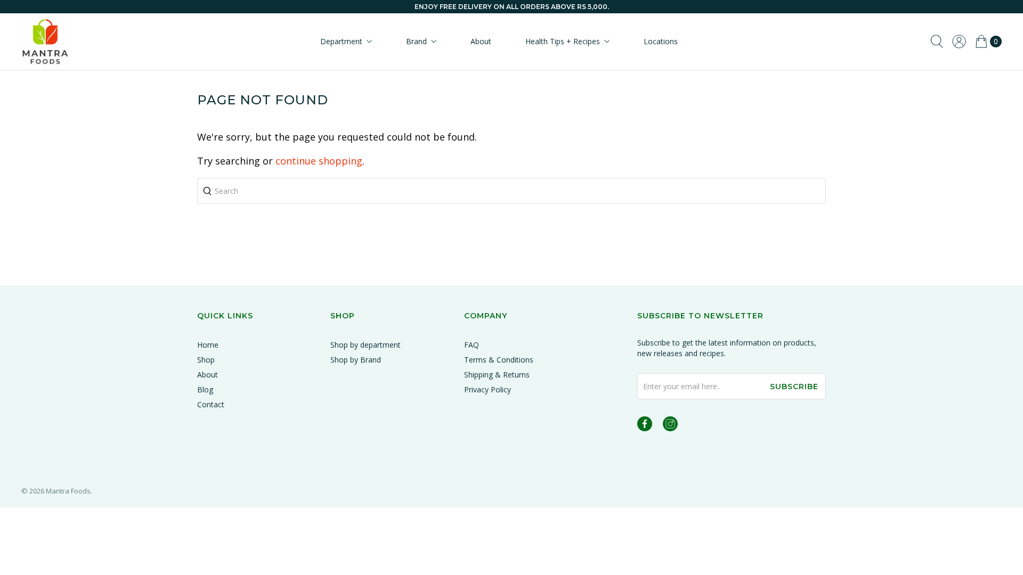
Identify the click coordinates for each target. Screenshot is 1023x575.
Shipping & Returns (497, 374)
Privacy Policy (487, 389)
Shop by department (365, 345)
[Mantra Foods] (45, 41)
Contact (210, 404)
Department (341, 41)
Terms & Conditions (498, 360)
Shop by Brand (355, 360)
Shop (206, 360)
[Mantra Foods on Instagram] (670, 426)
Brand (416, 41)
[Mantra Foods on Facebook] (644, 426)
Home (207, 345)
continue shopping (318, 160)
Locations (661, 41)
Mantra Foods (68, 491)
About (480, 41)
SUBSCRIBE (794, 386)
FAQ (471, 345)
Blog (205, 389)
